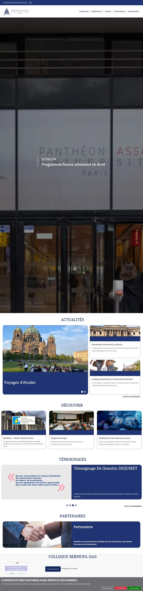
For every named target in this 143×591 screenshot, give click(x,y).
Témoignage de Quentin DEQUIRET (105, 469)
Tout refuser (121, 588)
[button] (82, 392)
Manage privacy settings (69, 568)
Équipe (108, 11)
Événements (96, 11)
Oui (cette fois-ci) (52, 569)
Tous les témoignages (133, 506)
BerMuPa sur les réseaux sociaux (114, 438)
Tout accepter (134, 588)
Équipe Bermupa (59, 438)
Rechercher (31, 3)
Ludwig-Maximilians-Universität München (112, 379)
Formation (84, 11)
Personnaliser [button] (107, 588)
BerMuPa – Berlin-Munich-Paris (18, 438)
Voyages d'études (20, 383)
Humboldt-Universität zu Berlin (107, 344)
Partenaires (133, 11)
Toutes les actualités (131, 396)
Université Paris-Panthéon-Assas (15, 2)
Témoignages (119, 11)
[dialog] (71, 584)
